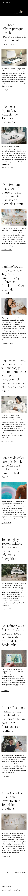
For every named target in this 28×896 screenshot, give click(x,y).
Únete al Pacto (6, 2)
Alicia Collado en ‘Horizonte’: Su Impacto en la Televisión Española (13, 800)
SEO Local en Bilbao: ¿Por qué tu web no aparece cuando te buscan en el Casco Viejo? (14, 34)
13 (7, 872)
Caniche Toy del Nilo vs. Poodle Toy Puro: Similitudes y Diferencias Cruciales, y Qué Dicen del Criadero (12, 280)
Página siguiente (21, 872)
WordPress (17, 890)
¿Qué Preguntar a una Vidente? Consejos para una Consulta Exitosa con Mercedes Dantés (13, 194)
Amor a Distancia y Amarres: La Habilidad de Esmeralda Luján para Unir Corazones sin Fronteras (13, 719)
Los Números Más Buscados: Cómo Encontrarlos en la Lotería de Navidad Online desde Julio (13, 635)
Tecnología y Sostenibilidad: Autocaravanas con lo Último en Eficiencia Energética (12, 549)
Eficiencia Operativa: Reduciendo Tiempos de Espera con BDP (12, 114)
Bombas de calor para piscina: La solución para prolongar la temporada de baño (12, 467)
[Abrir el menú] (26, 2)
